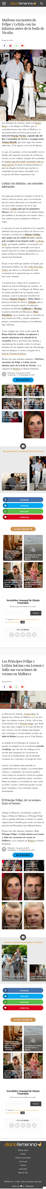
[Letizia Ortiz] (34, 437)
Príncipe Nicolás (18, 135)
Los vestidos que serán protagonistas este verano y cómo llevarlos (33, 583)
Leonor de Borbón (11, 926)
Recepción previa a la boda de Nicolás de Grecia (23, 451)
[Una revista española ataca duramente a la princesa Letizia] (34, 870)
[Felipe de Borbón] (34, 899)
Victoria (32, 302)
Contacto (23, 1165)
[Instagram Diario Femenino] (23, 635)
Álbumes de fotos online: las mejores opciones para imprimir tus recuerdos (12, 554)
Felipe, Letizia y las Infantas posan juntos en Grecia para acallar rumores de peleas (33, 402)
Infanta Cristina (32, 234)
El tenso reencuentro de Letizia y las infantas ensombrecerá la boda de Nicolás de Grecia (12, 401)
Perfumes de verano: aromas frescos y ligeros (33, 556)
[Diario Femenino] (23, 4)
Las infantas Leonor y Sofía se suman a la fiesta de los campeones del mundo (11, 864)
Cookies (23, 1154)
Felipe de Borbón (32, 897)
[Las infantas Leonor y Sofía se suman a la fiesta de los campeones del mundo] (12, 870)
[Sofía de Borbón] (34, 928)
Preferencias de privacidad (21, 619)
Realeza (16, 368)
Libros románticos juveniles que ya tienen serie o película (12, 583)
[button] (6, 4)
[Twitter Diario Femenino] (28, 635)
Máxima (38, 308)
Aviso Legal (23, 1161)
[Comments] (22, 46)
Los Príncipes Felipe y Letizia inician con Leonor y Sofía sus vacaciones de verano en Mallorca (12, 389)
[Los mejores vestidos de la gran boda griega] (12, 421)
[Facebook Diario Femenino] (11, 635)
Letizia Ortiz (30, 435)
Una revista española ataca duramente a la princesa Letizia (32, 865)
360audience (29, 1186)
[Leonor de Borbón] (12, 928)
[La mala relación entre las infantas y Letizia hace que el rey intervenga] (34, 395)
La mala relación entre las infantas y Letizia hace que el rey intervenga (33, 390)
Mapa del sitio (23, 1172)
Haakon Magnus (18, 298)
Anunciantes (23, 1169)
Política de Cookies (13, 622)
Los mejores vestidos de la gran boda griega (11, 417)
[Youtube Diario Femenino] (34, 635)
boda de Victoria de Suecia (14, 353)
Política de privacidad (23, 1157)
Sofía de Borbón (32, 926)
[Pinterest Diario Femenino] (17, 635)
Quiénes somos (23, 1150)
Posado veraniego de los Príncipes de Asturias (23, 942)
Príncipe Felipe (26, 723)
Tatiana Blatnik (9, 142)
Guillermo (27, 308)
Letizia (14, 208)
